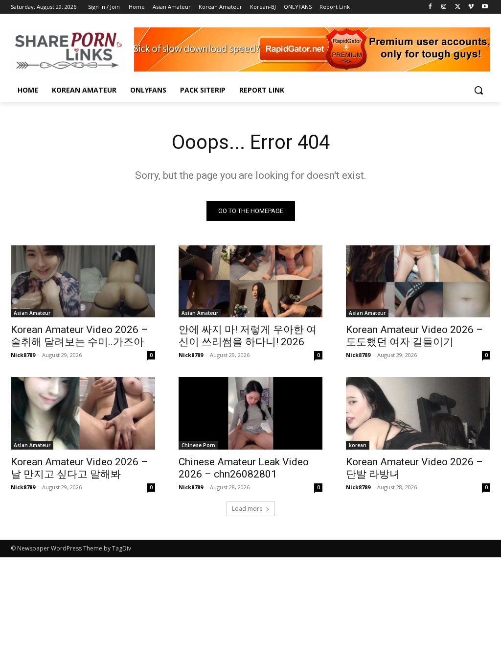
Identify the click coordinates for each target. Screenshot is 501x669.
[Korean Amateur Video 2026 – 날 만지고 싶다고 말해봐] (83, 413)
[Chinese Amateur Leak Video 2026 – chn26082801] (251, 413)
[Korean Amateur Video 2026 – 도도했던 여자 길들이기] (418, 281)
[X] (457, 7)
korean (357, 445)
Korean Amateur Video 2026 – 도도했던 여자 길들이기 (414, 336)
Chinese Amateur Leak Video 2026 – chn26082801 (244, 468)
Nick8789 (23, 354)
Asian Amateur (32, 313)
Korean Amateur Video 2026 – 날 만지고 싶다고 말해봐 (79, 468)
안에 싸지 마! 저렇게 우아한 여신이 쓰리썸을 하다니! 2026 (248, 336)
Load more (247, 508)
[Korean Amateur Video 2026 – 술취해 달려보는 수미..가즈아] (83, 281)
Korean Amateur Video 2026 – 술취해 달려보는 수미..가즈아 (79, 336)
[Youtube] (484, 7)
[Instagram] (444, 7)
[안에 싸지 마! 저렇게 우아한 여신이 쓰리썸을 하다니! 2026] (251, 281)
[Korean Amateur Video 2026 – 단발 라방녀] (418, 413)
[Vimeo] (471, 7)
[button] (478, 90)
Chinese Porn (198, 445)
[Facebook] (430, 7)
